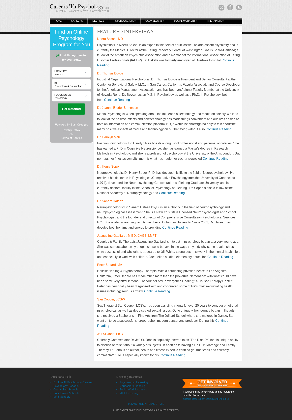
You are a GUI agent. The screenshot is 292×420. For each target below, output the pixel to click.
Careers (77, 20)
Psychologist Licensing (134, 382)
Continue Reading (117, 99)
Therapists (215, 20)
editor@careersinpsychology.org (200, 399)
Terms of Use (156, 404)
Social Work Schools (66, 393)
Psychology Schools (65, 385)
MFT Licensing (129, 393)
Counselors (154, 20)
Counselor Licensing (132, 385)
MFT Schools (61, 396)
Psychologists (125, 20)
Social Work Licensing (133, 389)
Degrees (98, 20)
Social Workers (185, 20)
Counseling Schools (65, 389)
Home (58, 20)
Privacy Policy (137, 404)
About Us (224, 399)
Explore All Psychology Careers (73, 382)
